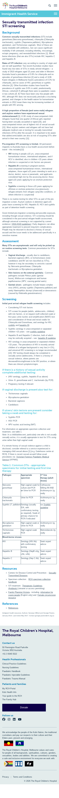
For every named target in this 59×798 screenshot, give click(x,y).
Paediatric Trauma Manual (13, 678)
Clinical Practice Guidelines (14, 664)
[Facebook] (5, 719)
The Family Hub (9, 699)
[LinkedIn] (15, 719)
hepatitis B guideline (47, 338)
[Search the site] (49, 5)
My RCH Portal (8, 688)
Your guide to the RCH (12, 696)
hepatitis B (24, 325)
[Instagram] (10, 719)
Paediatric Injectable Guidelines (16, 675)
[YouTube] (20, 719)
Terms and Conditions (22, 777)
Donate (24, 707)
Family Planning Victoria (19, 592)
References (13, 608)
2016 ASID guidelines (21, 224)
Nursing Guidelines (10, 667)
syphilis (11, 325)
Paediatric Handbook (11, 671)
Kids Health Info (9, 692)
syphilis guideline (37, 332)
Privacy (5, 777)
